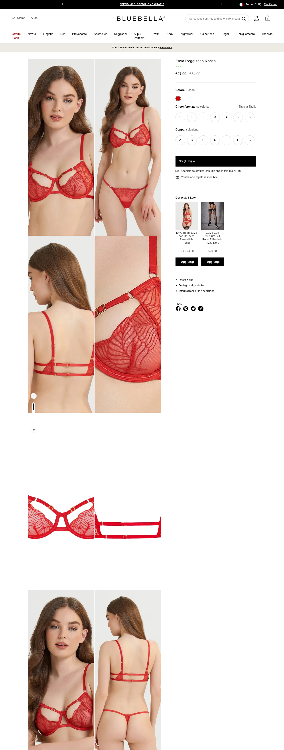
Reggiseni (120, 34)
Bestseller (100, 34)
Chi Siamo (18, 18)
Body (170, 34)
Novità (32, 34)
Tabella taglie (247, 106)
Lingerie (48, 34)
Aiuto (34, 18)
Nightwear (187, 34)
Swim (156, 34)
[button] (221, 4)
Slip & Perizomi (139, 36)
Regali (225, 34)
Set (62, 34)
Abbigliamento (246, 34)
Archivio (267, 34)
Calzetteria (207, 34)
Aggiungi (187, 261)
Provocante (79, 34)
